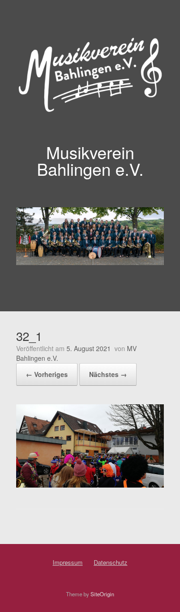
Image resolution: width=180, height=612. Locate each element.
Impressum (68, 562)
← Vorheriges (47, 374)
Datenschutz (110, 562)
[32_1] (90, 484)
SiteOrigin (102, 594)
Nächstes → (108, 374)
